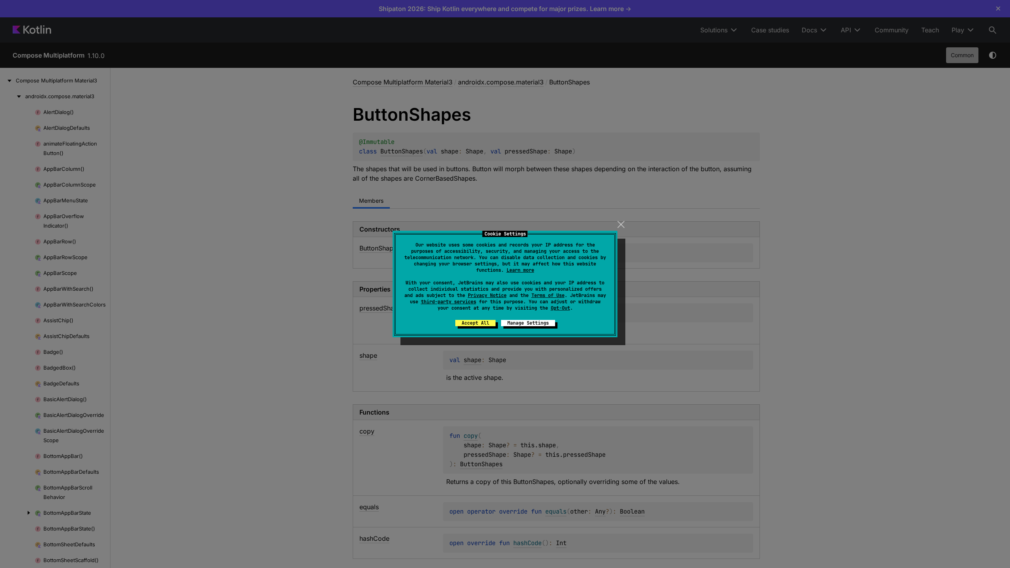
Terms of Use (548, 295)
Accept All (475, 323)
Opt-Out (560, 308)
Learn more (520, 270)
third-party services (448, 302)
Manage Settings (528, 323)
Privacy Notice (487, 295)
